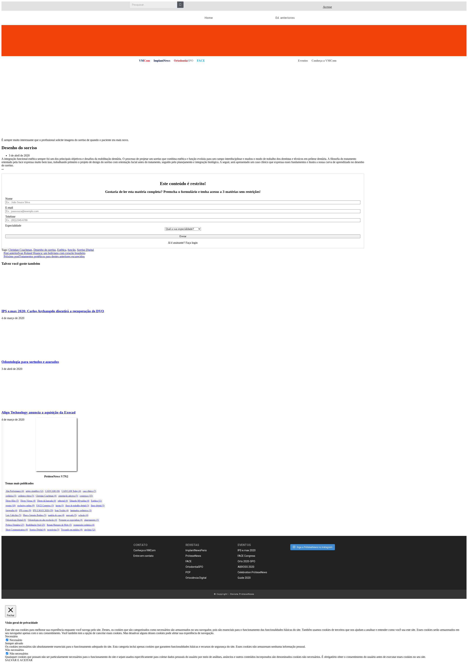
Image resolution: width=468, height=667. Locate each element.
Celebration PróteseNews (252, 572)
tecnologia (53, 529)
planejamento (91, 520)
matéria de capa (56, 515)
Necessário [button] (11, 636)
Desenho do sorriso (44, 249)
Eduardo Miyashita (79, 501)
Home (209, 18)
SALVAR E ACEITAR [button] (19, 660)
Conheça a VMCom (324, 60)
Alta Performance (15, 491)
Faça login (192, 242)
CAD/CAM (52, 491)
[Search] (180, 4)
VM (144, 60)
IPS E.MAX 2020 (43, 510)
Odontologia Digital (16, 520)
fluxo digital (97, 505)
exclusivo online (26, 505)
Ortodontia (183, 60)
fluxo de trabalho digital (77, 505)
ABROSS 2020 (246, 566)
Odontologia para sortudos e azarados (30, 362)
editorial (63, 501)
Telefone (10, 216)
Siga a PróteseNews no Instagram (314, 547)
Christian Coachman (20, 249)
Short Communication (17, 529)
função (72, 249)
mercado (71, 515)
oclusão (83, 515)
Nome (8, 198)
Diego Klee (12, 501)
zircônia (89, 529)
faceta (60, 505)
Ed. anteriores (285, 18)
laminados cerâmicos (80, 510)
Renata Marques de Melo (59, 525)
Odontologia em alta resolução (42, 520)
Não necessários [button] (14, 649)
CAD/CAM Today (71, 491)
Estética (61, 249)
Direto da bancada (46, 501)
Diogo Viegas (27, 501)
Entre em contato (143, 555)
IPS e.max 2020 (247, 550)
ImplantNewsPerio (196, 550)
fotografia (11, 510)
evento (11, 505)
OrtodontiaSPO (194, 566)
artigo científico (34, 491)
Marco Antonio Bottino (34, 515)
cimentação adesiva (68, 496)
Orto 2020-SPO (246, 561)
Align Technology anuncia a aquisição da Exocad (38, 412)
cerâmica (11, 496)
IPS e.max (25, 510)
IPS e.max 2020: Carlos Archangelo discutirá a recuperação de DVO (52, 311)
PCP (188, 572)
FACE (201, 60)
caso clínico (89, 491)
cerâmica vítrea (26, 496)
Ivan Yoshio (62, 510)
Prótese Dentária (15, 525)
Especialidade (13, 225)
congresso (86, 496)
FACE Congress (45, 505)
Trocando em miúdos (71, 529)
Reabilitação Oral (35, 525)
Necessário (16, 640)
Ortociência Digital (196, 577)
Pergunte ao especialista (70, 520)
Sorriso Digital (85, 249)
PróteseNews (193, 555)
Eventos (303, 60)
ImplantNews (162, 60)
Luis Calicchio (13, 515)
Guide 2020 (244, 577)
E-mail (9, 207)
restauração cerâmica (83, 525)
